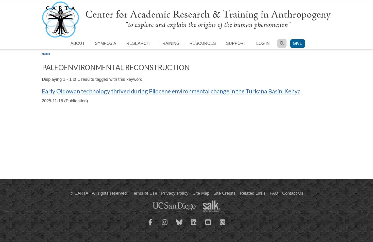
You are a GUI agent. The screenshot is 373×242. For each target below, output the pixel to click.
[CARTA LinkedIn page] (194, 225)
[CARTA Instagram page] (165, 225)
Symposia (105, 43)
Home (46, 53)
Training (169, 43)
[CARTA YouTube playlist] (208, 225)
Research (138, 43)
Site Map (201, 193)
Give (297, 43)
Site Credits (224, 193)
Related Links (253, 193)
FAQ (274, 193)
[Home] (186, 19)
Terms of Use (144, 193)
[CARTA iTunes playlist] (222, 221)
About (78, 43)
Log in (263, 43)
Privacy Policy (175, 193)
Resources (203, 43)
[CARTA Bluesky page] (179, 225)
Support (236, 43)
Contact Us (292, 193)
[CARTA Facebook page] (150, 225)
